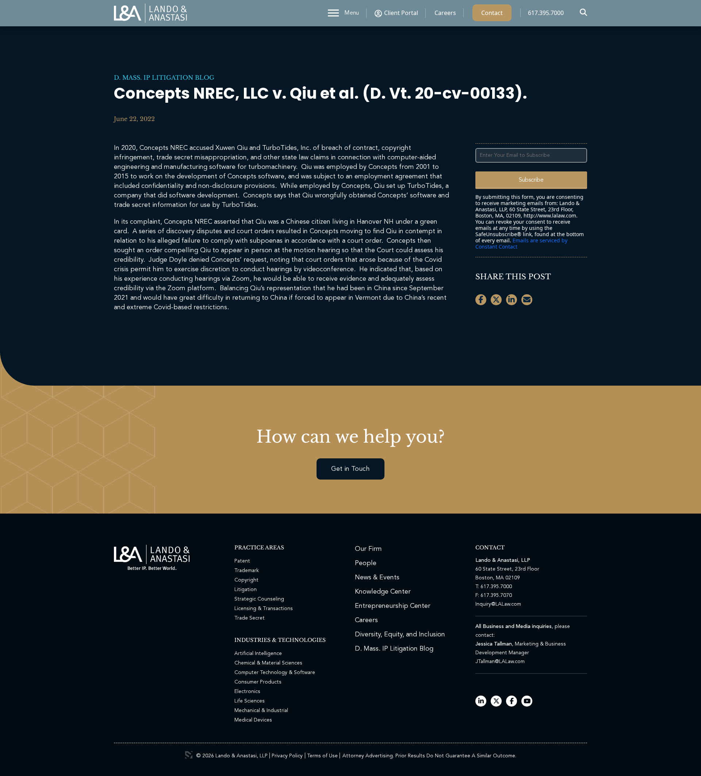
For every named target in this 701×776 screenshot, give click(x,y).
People (365, 563)
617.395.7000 (546, 13)
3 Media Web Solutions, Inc (188, 754)
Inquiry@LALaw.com (498, 604)
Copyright (246, 580)
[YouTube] (527, 702)
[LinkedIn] (481, 702)
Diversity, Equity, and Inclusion (400, 634)
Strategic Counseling (259, 599)
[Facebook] (512, 702)
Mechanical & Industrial (261, 710)
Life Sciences (249, 701)
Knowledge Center (383, 591)
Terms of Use (322, 755)
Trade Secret (249, 618)
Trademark (246, 570)
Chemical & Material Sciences (268, 663)
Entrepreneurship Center (392, 606)
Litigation (245, 589)
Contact (492, 13)
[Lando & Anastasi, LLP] (150, 13)
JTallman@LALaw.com (500, 661)
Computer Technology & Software (274, 672)
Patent (242, 561)
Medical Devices (253, 720)
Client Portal (401, 13)
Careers (445, 13)
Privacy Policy (287, 755)
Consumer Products (257, 682)
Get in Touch (350, 469)
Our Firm (368, 549)
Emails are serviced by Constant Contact (521, 243)
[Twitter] (496, 702)
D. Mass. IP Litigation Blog (164, 77)
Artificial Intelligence (258, 653)
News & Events (377, 577)
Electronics (247, 691)
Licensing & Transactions (263, 608)
